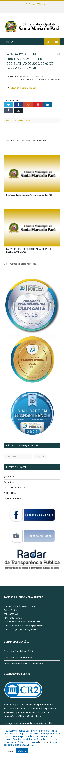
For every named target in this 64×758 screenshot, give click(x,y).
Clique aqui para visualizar (23, 87)
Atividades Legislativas (24, 79)
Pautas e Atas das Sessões (48, 79)
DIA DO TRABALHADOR (14, 487)
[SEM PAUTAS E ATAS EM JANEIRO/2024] (32, 135)
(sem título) (9, 476)
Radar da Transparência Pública (38, 723)
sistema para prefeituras (42, 704)
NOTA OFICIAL (10, 493)
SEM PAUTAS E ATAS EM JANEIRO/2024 (26, 140)
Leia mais (43, 741)
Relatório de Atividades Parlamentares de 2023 (29, 194)
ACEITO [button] (22, 750)
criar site (23, 704)
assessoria (25, 708)
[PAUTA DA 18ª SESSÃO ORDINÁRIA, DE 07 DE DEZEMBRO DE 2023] (32, 227)
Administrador (15, 77)
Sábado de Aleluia (12, 498)
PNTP (16, 723)
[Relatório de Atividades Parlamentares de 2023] (32, 173)
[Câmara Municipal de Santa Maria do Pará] (32, 26)
